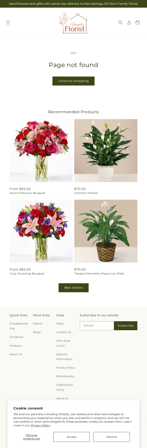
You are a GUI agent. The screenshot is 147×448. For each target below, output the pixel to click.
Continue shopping (73, 81)
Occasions (16, 337)
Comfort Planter (86, 193)
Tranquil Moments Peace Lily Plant (99, 273)
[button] (8, 22)
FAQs (60, 323)
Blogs (37, 332)
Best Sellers (73, 287)
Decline (111, 437)
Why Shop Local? (63, 343)
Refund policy (65, 376)
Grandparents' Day (19, 326)
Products (16, 345)
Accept (72, 437)
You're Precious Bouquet (27, 193)
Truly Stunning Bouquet (27, 273)
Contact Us (63, 332)
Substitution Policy (64, 387)
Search (37, 323)
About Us (16, 354)
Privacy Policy (40, 425)
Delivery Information (64, 357)
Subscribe (125, 325)
